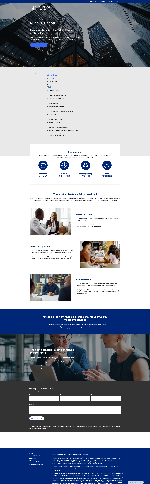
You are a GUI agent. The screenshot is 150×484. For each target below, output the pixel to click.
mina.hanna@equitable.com (56, 84)
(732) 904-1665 (53, 78)
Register (111, 1)
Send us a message (36, 418)
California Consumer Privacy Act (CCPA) (102, 466)
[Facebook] (50, 87)
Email (61, 395)
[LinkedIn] (48, 87)
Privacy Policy (103, 1)
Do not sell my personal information (89, 468)
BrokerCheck (86, 454)
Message (32, 404)
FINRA (118, 473)
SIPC (121, 473)
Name (30, 395)
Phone (93, 395)
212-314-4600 (107, 473)
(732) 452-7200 (36, 455)
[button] (74, 8)
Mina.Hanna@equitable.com (36, 464)
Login (116, 1)
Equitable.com (93, 1)
